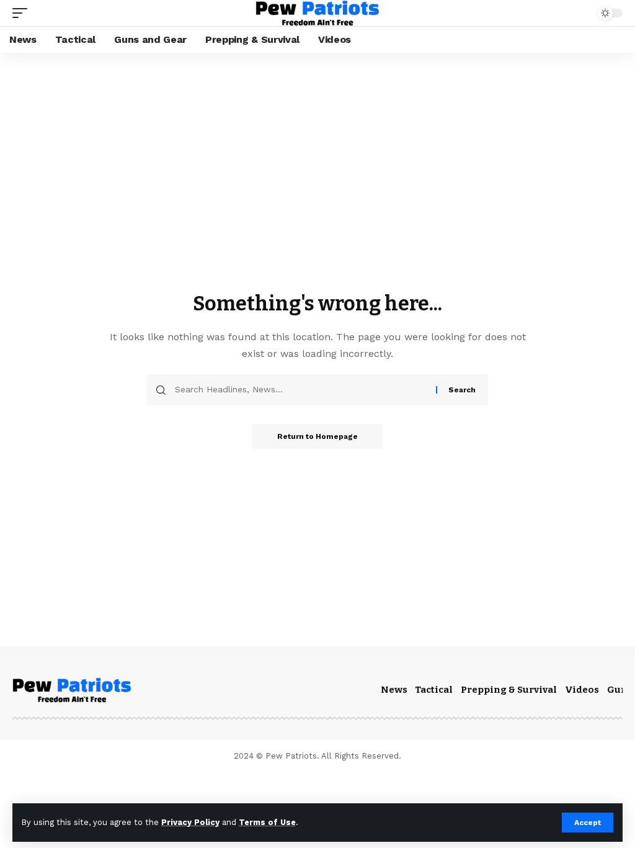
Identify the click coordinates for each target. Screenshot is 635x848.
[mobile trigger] (22, 13)
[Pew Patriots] (317, 13)
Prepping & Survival (509, 689)
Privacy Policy (190, 822)
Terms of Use (267, 822)
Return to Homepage (317, 436)
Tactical (434, 689)
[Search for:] (301, 389)
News (394, 689)
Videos (582, 689)
